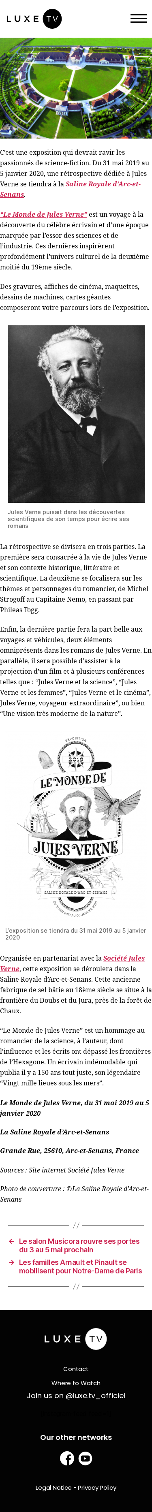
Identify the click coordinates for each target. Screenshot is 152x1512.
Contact (75, 1369)
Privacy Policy (97, 1487)
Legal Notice (54, 1487)
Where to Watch (75, 1383)
